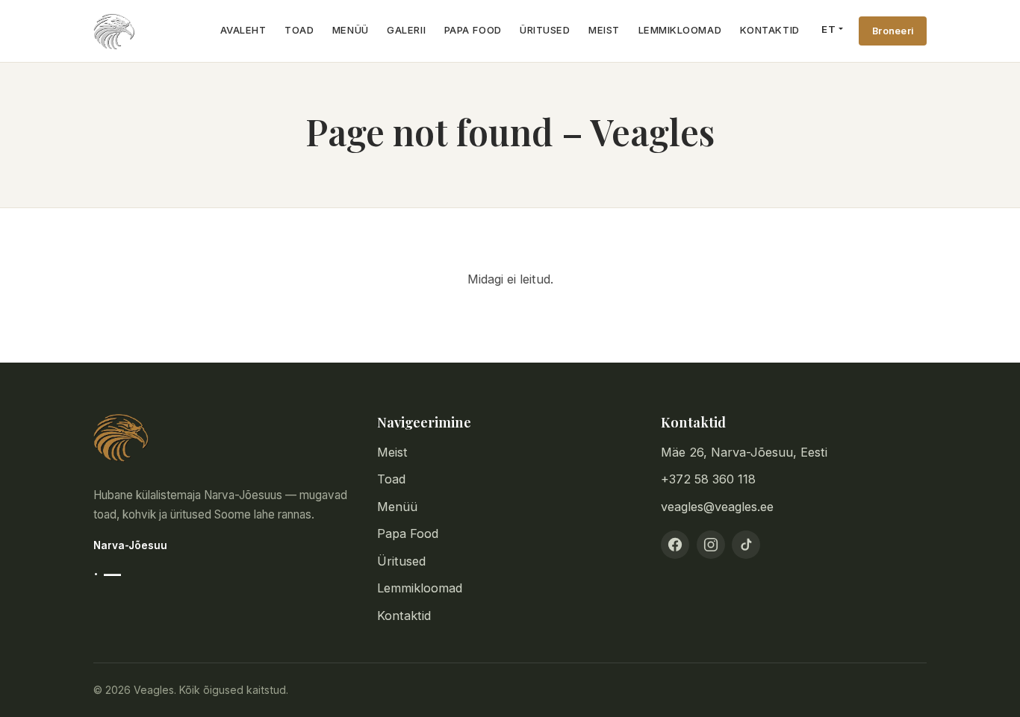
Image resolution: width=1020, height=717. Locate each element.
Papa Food (473, 30)
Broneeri (892, 31)
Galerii (406, 30)
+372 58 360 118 (708, 479)
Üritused (545, 30)
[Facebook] (675, 544)
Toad (299, 30)
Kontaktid (770, 30)
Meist (604, 30)
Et (828, 29)
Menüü (350, 30)
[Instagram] (711, 544)
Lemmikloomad (679, 30)
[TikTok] (746, 544)
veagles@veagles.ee (717, 506)
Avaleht (243, 30)
